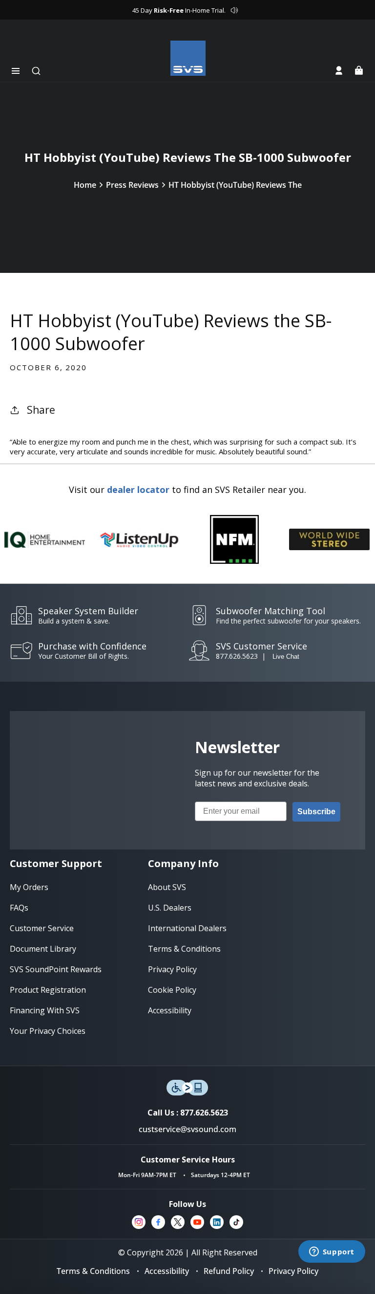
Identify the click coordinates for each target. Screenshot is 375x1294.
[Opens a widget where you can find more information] (331, 1252)
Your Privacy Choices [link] (47, 1031)
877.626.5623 (237, 656)
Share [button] (41, 410)
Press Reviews (132, 184)
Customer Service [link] (42, 928)
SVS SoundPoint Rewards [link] (56, 969)
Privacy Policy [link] (172, 969)
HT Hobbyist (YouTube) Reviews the (235, 184)
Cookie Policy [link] (172, 989)
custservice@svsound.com (187, 1129)
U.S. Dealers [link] (169, 907)
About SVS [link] (167, 887)
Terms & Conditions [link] (184, 948)
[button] (16, 71)
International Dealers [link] (187, 928)
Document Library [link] (43, 948)
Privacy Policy (293, 1271)
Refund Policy (229, 1271)
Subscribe (316, 811)
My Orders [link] (29, 887)
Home (85, 184)
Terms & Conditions (93, 1271)
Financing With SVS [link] (45, 1010)
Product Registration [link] (48, 989)
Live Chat (285, 656)
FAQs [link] (19, 907)
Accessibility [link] (169, 1010)
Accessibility (167, 1271)
